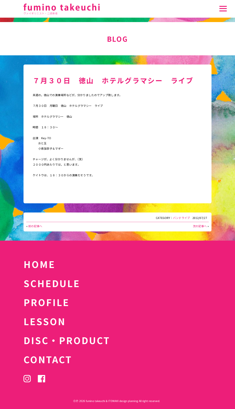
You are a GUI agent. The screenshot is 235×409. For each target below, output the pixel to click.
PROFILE (46, 302)
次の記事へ (200, 226)
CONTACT (48, 359)
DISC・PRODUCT (67, 340)
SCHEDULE (52, 283)
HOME (39, 264)
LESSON (45, 321)
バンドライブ (181, 218)
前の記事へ (35, 226)
